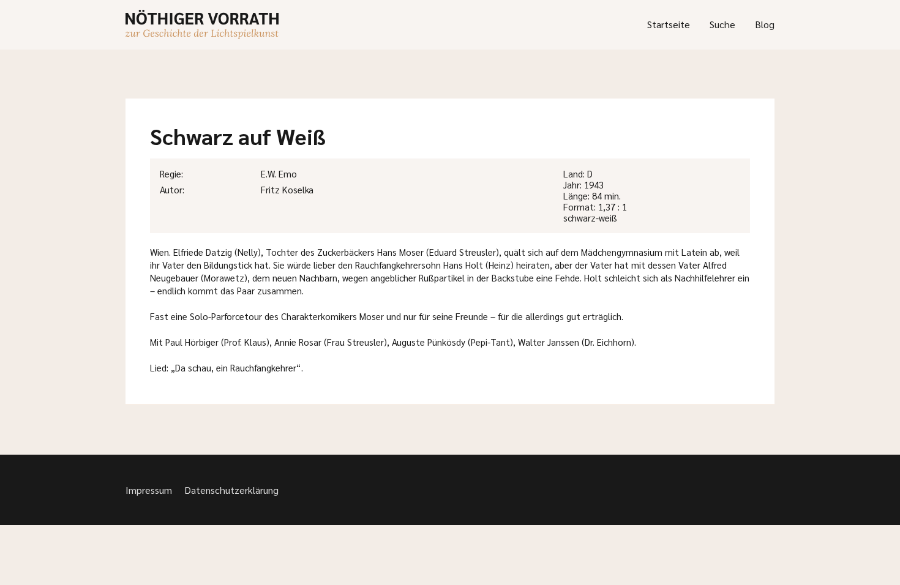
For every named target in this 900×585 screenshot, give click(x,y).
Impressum (149, 489)
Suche (722, 24)
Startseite (668, 24)
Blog (764, 24)
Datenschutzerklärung (231, 489)
